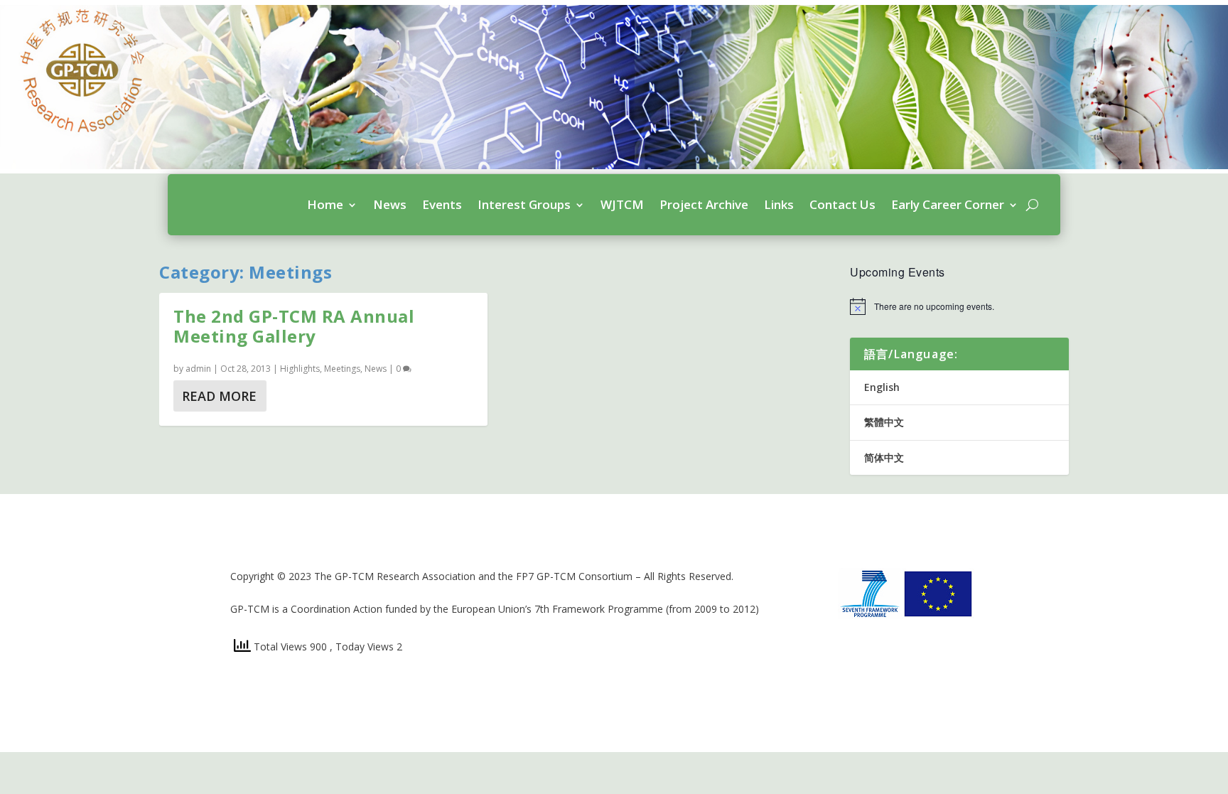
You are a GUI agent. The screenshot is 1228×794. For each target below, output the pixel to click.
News (389, 204)
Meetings (342, 369)
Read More (219, 395)
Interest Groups (524, 204)
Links (779, 204)
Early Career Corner (947, 204)
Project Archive (703, 204)
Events (442, 204)
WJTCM (622, 204)
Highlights (300, 369)
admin (198, 369)
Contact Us (842, 204)
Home (325, 204)
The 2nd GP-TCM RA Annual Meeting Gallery (293, 326)
